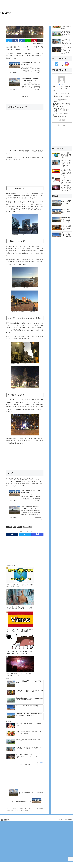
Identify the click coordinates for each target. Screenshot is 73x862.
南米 (15, 526)
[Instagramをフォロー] (37, 534)
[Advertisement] (24, 173)
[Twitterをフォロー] (25, 534)
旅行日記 (19, 526)
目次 (23, 96)
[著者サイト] (12, 534)
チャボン (62, 84)
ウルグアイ (9, 526)
